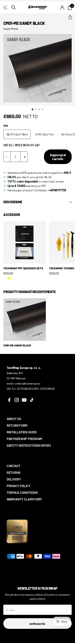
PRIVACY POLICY (18, 486)
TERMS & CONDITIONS (22, 492)
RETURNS (13, 472)
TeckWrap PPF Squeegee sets (23, 268)
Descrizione (12, 202)
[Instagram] (16, 399)
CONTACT (13, 466)
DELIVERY (14, 479)
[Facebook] (9, 399)
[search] (13, 7)
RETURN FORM (17, 425)
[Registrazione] (62, 8)
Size (5, 125)
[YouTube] (24, 399)
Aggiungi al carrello (58, 157)
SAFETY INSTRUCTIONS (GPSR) (28, 445)
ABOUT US (14, 419)
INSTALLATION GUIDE (22, 432)
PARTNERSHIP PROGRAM (24, 439)
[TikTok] (31, 399)
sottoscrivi (37, 623)
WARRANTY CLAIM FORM (24, 499)
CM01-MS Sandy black (17, 345)
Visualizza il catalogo (5, 7)
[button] (68, 17)
